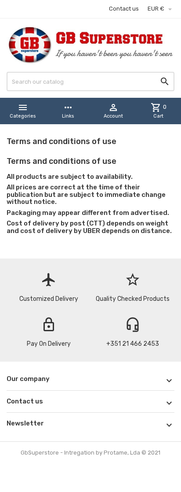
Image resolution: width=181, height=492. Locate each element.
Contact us (124, 8)
